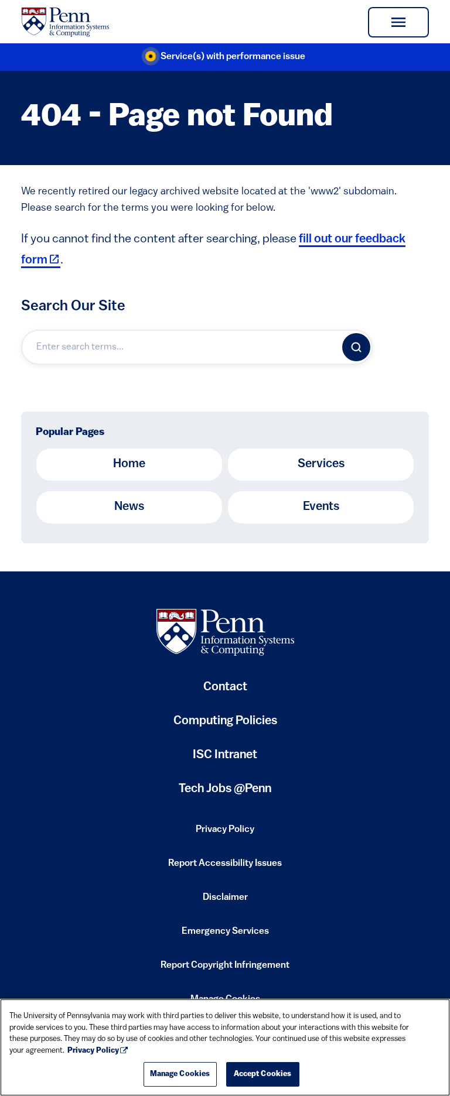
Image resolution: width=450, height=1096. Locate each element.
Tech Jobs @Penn (225, 789)
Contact (225, 687)
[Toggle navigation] (398, 22)
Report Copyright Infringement (225, 969)
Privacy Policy (225, 833)
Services (321, 464)
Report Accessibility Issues (225, 867)
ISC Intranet (225, 759)
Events (321, 507)
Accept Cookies (263, 1074)
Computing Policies (225, 725)
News (129, 507)
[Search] (356, 347)
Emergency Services (225, 935)
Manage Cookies (180, 1074)
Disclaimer (225, 901)
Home (129, 464)
